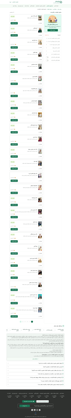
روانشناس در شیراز (46, 396)
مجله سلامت (27, 6)
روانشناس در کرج (32, 396)
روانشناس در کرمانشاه (9, 396)
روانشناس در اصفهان (54, 396)
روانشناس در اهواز (17, 396)
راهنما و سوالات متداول (54, 393)
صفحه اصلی (56, 6)
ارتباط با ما (9, 393)
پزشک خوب (15, 6)
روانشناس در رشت (24, 396)
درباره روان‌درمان (20, 6)
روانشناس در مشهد (39, 396)
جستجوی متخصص (50, 6)
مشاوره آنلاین (32, 6)
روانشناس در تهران (62, 396)
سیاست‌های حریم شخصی (23, 393)
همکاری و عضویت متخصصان (40, 6)
